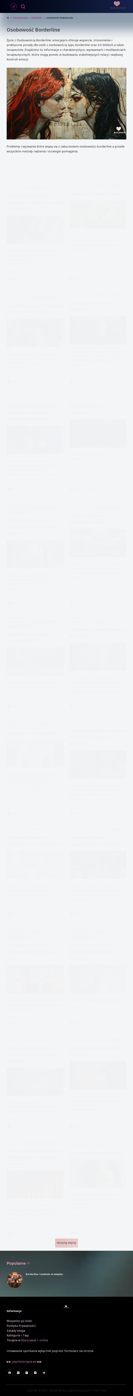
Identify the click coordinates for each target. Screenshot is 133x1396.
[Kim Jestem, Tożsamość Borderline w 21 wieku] (98, 657)
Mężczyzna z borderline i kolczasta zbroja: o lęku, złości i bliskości (33, 526)
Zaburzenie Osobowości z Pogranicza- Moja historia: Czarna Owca (34, 952)
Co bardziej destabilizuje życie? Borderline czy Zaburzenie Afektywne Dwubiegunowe (32, 412)
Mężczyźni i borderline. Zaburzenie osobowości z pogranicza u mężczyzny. (98, 737)
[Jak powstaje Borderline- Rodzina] (98, 1174)
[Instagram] (27, 1373)
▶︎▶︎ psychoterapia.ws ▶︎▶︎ (24, 1361)
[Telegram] (44, 1373)
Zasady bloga (16, 1331)
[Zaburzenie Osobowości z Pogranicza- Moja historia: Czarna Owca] (35, 979)
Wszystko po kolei (19, 1321)
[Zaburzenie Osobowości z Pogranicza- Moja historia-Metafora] (98, 979)
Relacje (115, 186)
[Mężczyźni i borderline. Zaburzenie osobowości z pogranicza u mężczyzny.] (98, 764)
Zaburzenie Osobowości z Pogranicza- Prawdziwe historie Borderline (32, 1054)
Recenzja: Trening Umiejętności (32, 733)
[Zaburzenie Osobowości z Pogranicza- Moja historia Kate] (98, 865)
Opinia (10, 725)
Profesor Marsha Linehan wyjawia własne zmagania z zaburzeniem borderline (34, 1157)
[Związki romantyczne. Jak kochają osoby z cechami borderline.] (35, 333)
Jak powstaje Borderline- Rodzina (97, 1153)
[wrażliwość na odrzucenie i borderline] (98, 330)
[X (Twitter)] (18, 1373)
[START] (8, 18)
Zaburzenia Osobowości (18, 512)
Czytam (13, 272)
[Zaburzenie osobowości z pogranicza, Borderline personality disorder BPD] (35, 230)
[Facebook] (10, 1373)
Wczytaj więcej (66, 1242)
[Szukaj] (23, 7)
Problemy (52, 507)
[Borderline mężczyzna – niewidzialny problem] (98, 543)
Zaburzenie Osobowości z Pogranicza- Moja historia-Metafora (91, 952)
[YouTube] (35, 1373)
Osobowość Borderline (18, 188)
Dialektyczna (32, 1143)
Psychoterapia (46, 725)
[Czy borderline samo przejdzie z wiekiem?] (98, 1075)
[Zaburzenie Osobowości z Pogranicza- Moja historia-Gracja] (35, 865)
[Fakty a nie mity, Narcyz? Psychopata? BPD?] (35, 661)
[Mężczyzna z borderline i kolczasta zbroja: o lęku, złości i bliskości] (35, 554)
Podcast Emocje (38, 188)
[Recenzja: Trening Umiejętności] (35, 754)
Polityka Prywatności (21, 1326)
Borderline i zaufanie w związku (96, 194)
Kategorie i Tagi (18, 1335)
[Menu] (14, 6)
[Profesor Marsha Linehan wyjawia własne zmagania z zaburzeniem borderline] (35, 1184)
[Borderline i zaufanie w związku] (98, 214)
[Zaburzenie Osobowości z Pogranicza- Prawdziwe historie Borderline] (35, 1082)
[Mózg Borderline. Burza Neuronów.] (98, 433)
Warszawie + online (34, 1340)
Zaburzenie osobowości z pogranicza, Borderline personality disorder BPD (35, 202)
